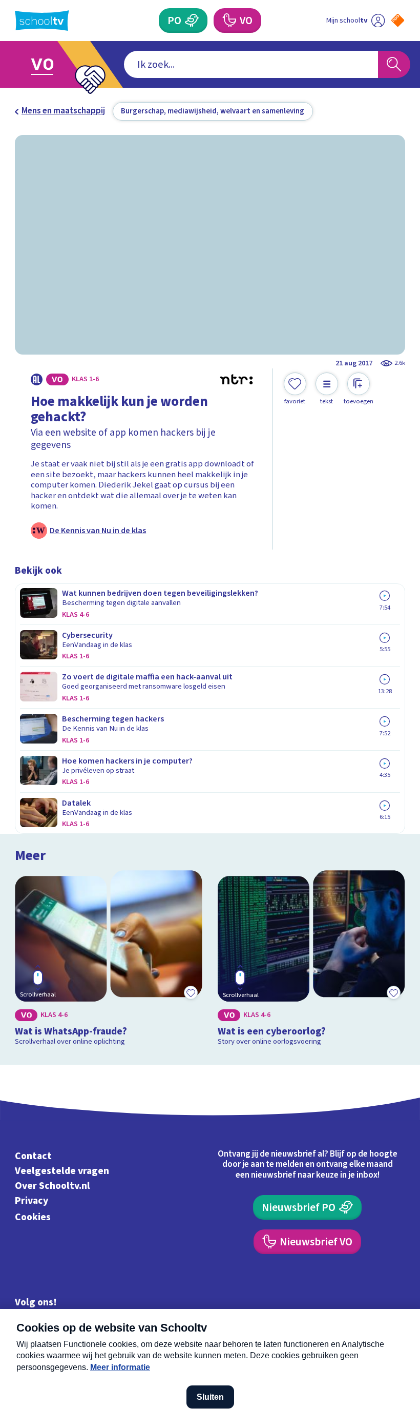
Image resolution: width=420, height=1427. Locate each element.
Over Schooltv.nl (52, 1186)
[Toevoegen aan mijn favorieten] (191, 993)
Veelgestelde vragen (62, 1171)
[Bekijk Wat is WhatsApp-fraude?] (108, 960)
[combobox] (251, 64)
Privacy (31, 1201)
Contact (33, 1156)
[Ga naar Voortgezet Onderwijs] (50, 64)
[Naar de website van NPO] (398, 20)
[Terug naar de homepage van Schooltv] (42, 20)
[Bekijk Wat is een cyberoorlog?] (311, 960)
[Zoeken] (394, 64)
